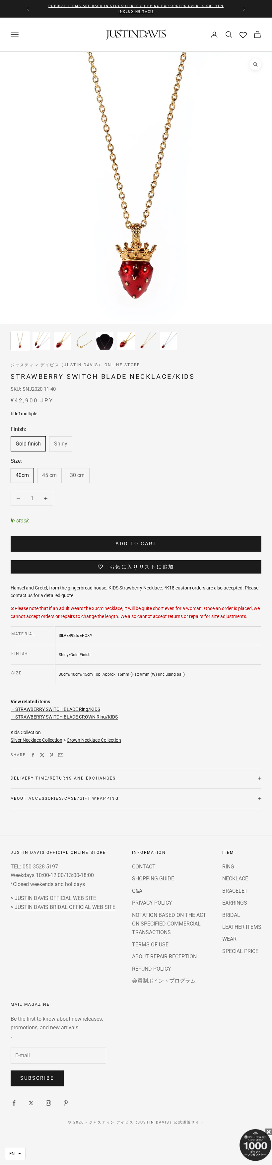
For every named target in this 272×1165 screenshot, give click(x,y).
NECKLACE (235, 878)
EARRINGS (234, 903)
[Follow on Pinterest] (65, 1103)
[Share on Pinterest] (51, 755)
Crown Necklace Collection (94, 740)
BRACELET (235, 891)
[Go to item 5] (105, 341)
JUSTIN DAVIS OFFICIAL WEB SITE (55, 898)
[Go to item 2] (41, 341)
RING (228, 866)
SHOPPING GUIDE (153, 878)
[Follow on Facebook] (14, 1103)
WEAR (229, 939)
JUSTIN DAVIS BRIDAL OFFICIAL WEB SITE (65, 907)
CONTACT (144, 866)
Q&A (137, 891)
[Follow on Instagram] (48, 1103)
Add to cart (136, 544)
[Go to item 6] (126, 341)
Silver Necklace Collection (36, 740)
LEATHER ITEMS (241, 927)
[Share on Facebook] (32, 755)
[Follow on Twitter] (31, 1103)
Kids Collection (26, 732)
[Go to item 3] (62, 341)
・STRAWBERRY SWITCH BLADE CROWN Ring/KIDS (64, 717)
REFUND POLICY (151, 969)
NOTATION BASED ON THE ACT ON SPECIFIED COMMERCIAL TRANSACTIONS (169, 924)
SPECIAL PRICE (240, 951)
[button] (15, 1153)
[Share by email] (60, 755)
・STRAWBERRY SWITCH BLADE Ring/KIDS (55, 709)
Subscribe (37, 1078)
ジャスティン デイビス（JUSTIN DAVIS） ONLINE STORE (75, 365)
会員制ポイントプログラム (164, 981)
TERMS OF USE (150, 944)
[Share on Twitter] (42, 755)
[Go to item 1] (20, 341)
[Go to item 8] (168, 341)
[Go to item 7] (147, 341)
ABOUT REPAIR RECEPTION (164, 956)
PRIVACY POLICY (152, 903)
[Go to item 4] (83, 341)
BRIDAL (231, 915)
